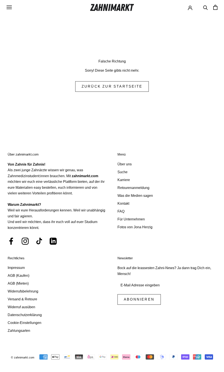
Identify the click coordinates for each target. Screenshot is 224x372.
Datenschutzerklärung (25, 315)
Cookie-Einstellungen (24, 323)
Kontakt (123, 203)
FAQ (120, 211)
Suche (122, 172)
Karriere (123, 180)
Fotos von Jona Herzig (134, 227)
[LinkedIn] (53, 241)
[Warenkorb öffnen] (215, 7)
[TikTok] (39, 241)
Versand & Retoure (22, 299)
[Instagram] (25, 241)
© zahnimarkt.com (22, 357)
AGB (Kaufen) (18, 275)
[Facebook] (11, 241)
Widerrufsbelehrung (23, 291)
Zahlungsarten (19, 330)
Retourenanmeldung (133, 188)
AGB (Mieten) (18, 283)
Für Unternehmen (131, 219)
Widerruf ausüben (21, 307)
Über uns (124, 164)
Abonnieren (139, 299)
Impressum (16, 268)
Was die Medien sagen (135, 195)
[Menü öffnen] (9, 7)
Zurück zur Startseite (112, 86)
